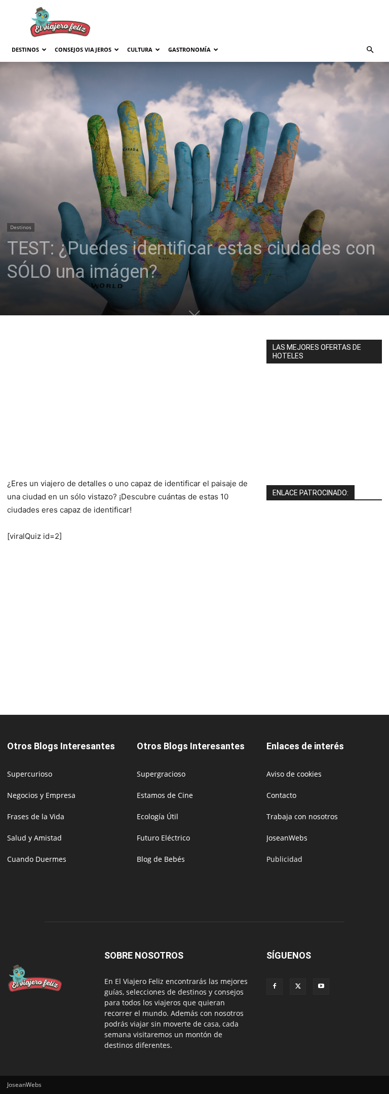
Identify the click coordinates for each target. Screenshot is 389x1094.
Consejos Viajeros (83, 49)
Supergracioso (161, 774)
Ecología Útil (157, 816)
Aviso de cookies (294, 774)
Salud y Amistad (34, 838)
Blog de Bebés (161, 859)
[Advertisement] (262, 22)
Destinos (25, 49)
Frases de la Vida (35, 816)
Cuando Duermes (36, 859)
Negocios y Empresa (41, 795)
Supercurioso (29, 774)
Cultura (139, 49)
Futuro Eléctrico (163, 838)
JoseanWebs (286, 838)
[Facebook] (274, 986)
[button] (370, 50)
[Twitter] (298, 986)
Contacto (281, 795)
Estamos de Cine (165, 795)
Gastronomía (189, 49)
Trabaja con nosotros (302, 816)
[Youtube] (321, 986)
